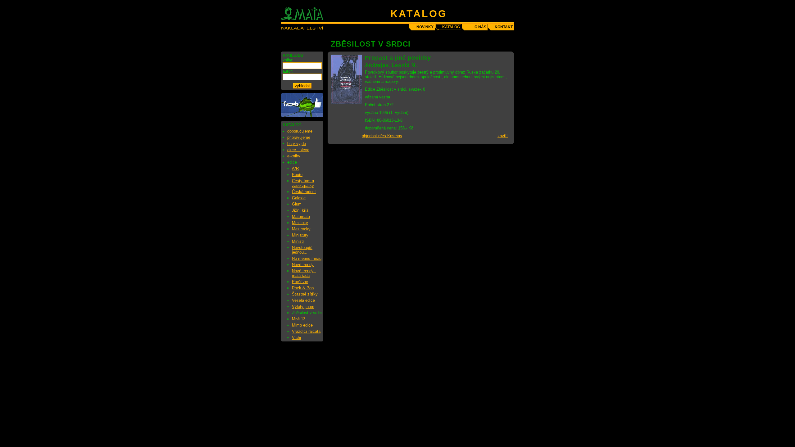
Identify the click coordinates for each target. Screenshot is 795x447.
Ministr (298, 241)
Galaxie (299, 198)
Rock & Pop (303, 288)
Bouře (297, 174)
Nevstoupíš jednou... (302, 250)
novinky (425, 27)
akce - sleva (298, 149)
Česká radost (304, 191)
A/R (295, 168)
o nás (480, 27)
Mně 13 (298, 319)
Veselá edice (303, 300)
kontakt (504, 27)
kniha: (288, 60)
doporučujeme (299, 131)
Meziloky (300, 222)
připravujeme (298, 137)
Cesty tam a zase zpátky (303, 183)
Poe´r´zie (300, 281)
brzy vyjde (296, 143)
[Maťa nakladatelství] (302, 115)
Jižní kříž (300, 210)
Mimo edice (302, 325)
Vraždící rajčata (306, 331)
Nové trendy (303, 264)
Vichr (296, 337)
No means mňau (306, 258)
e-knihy (293, 156)
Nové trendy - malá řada (304, 273)
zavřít (502, 135)
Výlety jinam (303, 306)
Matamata (301, 216)
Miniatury (300, 235)
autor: (288, 71)
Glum (297, 204)
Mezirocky (301, 229)
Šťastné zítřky (305, 294)
